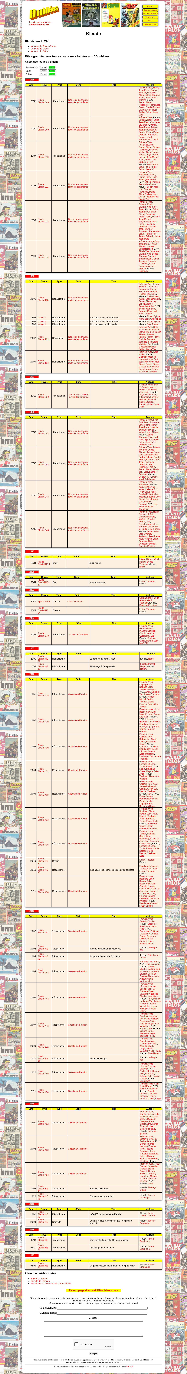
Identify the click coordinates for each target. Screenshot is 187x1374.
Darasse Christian (148, 605)
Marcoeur (149, 754)
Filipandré (144, 105)
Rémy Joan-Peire (149, 88)
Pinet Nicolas (154, 1053)
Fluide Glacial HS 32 (43, 658)
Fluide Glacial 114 (43, 256)
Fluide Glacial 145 (43, 529)
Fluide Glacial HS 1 (44, 563)
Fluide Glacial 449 (43, 1072)
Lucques (150, 246)
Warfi (149, 600)
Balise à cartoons (75, 601)
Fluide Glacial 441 (43, 931)
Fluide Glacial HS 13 (43, 582)
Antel (147, 692)
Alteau (142, 600)
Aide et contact (150, 24)
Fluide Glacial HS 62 (43, 948)
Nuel (149, 794)
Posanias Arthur (146, 145)
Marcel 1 (42, 317)
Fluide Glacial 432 (43, 793)
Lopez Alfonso (146, 304)
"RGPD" (129, 1367)
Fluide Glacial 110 (43, 155)
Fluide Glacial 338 (43, 634)
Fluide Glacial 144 (43, 495)
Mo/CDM (143, 643)
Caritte (142, 729)
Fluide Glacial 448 (43, 1046)
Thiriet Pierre (145, 766)
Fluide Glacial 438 (43, 891)
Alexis (153, 387)
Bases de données (150, 10)
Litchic (150, 826)
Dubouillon (153, 704)
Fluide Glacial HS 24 (43, 610)
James (142, 689)
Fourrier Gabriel (147, 896)
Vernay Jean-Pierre (148, 126)
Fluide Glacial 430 (43, 746)
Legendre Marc (153, 299)
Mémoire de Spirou (40, 51)
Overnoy (143, 444)
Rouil (150, 120)
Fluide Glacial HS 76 (43, 1247)
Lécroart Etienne (146, 720)
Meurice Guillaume (146, 634)
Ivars (141, 313)
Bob (158, 969)
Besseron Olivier (147, 712)
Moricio (143, 981)
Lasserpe (143, 898)
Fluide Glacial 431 (43, 770)
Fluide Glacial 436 (43, 843)
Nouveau (150, 6)
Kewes (143, 1173)
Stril (156, 385)
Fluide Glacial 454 (43, 1173)
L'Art (155, 420)
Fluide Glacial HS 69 (43, 1214)
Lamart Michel (146, 404)
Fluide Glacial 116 (43, 298)
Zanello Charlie (147, 921)
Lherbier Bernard (145, 502)
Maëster (142, 344)
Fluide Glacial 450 (43, 1091)
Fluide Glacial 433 (43, 818)
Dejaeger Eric (146, 684)
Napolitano (151, 926)
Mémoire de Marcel (40, 49)
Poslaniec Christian (147, 225)
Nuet (150, 1183)
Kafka (141, 97)
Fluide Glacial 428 (43, 694)
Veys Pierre (152, 154)
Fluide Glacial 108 (43, 101)
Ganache (149, 1073)
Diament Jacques (147, 357)
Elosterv (144, 1116)
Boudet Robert (153, 107)
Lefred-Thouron (152, 95)
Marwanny (144, 934)
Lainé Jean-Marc (149, 121)
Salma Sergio (146, 598)
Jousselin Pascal (147, 786)
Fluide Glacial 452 (43, 1122)
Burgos (151, 886)
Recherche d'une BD (150, 14)
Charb (142, 633)
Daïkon (151, 969)
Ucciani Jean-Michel (149, 157)
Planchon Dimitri (147, 631)
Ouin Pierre (152, 324)
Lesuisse (150, 402)
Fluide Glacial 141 (43, 432)
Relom (143, 669)
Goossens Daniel (147, 347)
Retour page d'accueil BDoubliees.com (93, 1290)
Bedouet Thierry (147, 1036)
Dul (149, 344)
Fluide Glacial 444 (43, 997)
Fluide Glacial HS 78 (43, 1265)
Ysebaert (143, 603)
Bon (153, 1051)
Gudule (154, 90)
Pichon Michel (146, 801)
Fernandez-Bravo (147, 184)
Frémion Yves (145, 87)
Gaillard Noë (145, 207)
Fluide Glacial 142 (43, 463)
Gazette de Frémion (78, 634)
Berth (156, 598)
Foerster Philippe (147, 546)
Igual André (151, 167)
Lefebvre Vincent (148, 1139)
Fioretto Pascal (146, 628)
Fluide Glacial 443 (43, 971)
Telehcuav (153, 286)
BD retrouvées (150, 17)
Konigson (151, 689)
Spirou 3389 (44, 601)
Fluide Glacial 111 (43, 185)
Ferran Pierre (145, 102)
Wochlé (142, 497)
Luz (152, 636)
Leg (154, 301)
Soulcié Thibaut (147, 1129)
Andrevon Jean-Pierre (149, 536)
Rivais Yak (150, 159)
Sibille (149, 1048)
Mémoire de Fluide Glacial (43, 46)
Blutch (142, 567)
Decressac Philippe (149, 931)
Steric (154, 739)
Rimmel (152, 399)
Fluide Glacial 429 (43, 720)
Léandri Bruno (146, 559)
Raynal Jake (152, 641)
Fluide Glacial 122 (43, 338)
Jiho (149, 1124)
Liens (150, 21)
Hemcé (142, 791)
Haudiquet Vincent (148, 724)
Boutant (142, 92)
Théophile (144, 387)
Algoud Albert (146, 979)
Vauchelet (155, 122)
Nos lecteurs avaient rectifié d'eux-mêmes (78, 101)
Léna (155, 539)
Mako (141, 439)
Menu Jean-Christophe (150, 319)
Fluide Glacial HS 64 (43, 1058)
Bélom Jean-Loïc (148, 128)
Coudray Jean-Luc (148, 789)
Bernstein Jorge (147, 1033)
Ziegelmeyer (145, 221)
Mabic (142, 726)
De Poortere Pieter (147, 990)
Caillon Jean (145, 110)
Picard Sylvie (153, 316)
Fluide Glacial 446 (43, 1024)
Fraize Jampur (146, 700)
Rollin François (146, 506)
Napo (151, 659)
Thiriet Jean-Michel (148, 868)
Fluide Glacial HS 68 (43, 1196)
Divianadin (144, 125)
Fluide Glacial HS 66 (43, 1188)
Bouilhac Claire (146, 811)
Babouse (150, 818)
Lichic (157, 709)
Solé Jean (155, 251)
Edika (141, 349)
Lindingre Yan (146, 756)
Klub (146, 717)
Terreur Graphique (147, 1196)
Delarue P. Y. (145, 477)
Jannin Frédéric (146, 236)
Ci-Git (150, 162)
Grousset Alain (146, 541)
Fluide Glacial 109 (43, 128)
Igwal (147, 439)
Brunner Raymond (145, 190)
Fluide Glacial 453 (43, 1148)
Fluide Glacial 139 (43, 395)
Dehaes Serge (146, 687)
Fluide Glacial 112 (43, 220)
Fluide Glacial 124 (43, 361)
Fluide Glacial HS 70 (43, 1222)
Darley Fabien (146, 457)
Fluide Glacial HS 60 (43, 861)
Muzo (142, 402)
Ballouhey (144, 838)
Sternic (142, 706)
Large (142, 1048)
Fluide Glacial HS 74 (43, 1240)
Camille (143, 886)
